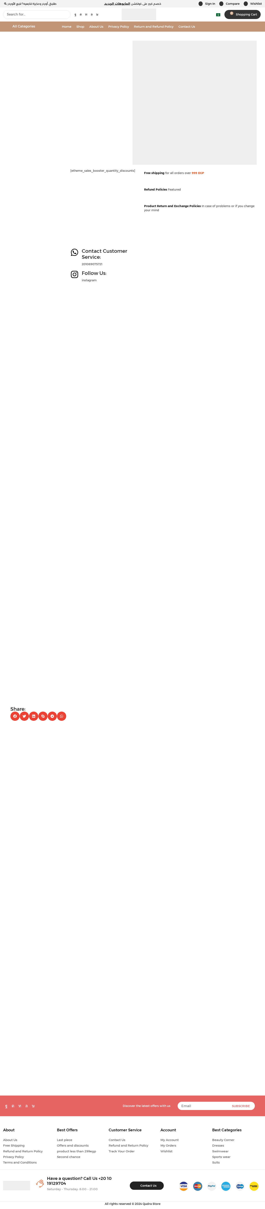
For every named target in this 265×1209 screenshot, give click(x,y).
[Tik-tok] (97, 14)
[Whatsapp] (92, 14)
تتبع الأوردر (14, 4)
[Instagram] (81, 14)
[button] (207, 3)
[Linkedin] (86, 14)
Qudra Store (151, 1204)
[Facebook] (75, 14)
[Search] (66, 14)
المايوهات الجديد (117, 4)
